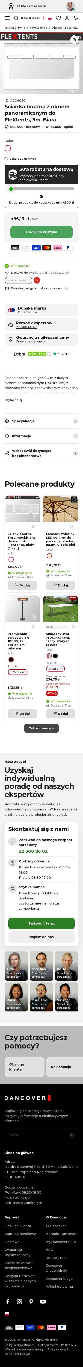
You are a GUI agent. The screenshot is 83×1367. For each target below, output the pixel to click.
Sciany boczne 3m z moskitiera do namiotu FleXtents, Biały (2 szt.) (21, 541)
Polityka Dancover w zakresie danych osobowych (20, 1281)
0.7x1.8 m (55, 668)
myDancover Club (61, 1242)
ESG (49, 1250)
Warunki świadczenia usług (24, 1349)
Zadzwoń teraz (41, 923)
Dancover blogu (59, 1279)
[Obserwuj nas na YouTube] (43, 1301)
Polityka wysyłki (58, 1349)
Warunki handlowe (20, 1234)
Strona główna (15, 27)
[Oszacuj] (37, 280)
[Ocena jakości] (57, 627)
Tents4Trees (56, 1258)
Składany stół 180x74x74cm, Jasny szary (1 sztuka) (58, 639)
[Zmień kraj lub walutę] (49, 18)
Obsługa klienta (18, 1226)
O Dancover (56, 1226)
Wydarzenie (38, 27)
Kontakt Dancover (61, 1234)
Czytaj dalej (13, 400)
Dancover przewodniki (56, 1268)
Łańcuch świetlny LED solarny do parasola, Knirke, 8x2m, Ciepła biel (60, 539)
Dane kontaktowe (17, 1354)
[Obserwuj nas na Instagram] (19, 1301)
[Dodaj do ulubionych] (33, 526)
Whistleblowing (59, 1286)
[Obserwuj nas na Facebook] (8, 1301)
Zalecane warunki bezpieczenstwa (19, 1265)
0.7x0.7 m (17, 672)
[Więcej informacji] (67, 288)
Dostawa (12, 1242)
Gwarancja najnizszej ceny (17, 1252)
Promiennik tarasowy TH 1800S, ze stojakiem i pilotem (18, 641)
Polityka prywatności (19, 1345)
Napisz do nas (41, 937)
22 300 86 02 (26, 327)
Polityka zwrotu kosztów (55, 1345)
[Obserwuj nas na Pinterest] (31, 1301)
